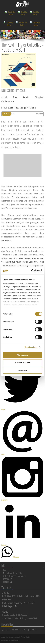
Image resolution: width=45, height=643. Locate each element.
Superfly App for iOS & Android (14, 615)
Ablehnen (22, 370)
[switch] (38, 322)
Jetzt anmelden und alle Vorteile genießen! (19, 629)
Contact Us (7, 581)
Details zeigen (31, 347)
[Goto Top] (43, 637)
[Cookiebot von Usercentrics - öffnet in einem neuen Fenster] (31, 270)
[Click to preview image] (18, 70)
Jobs (5, 570)
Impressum (7, 578)
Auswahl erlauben (22, 362)
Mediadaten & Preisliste (12, 573)
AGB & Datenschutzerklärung (14, 575)
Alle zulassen (22, 355)
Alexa (17, 618)
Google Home (27, 618)
